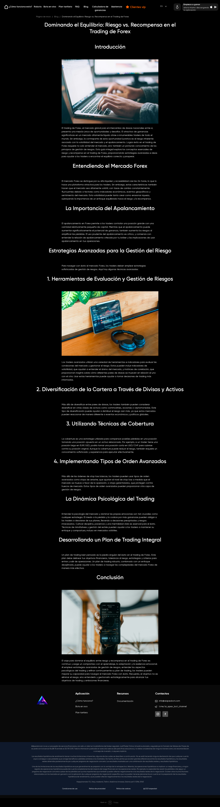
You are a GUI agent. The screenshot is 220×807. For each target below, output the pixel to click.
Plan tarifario (65, 7)
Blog (86, 7)
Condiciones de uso (69, 789)
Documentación (125, 701)
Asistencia (116, 7)
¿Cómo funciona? (84, 701)
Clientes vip (138, 7)
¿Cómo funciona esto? (20, 7)
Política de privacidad (97, 789)
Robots (38, 7)
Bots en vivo (50, 7)
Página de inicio (43, 17)
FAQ (77, 7)
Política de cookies (123, 789)
